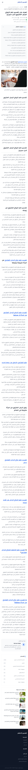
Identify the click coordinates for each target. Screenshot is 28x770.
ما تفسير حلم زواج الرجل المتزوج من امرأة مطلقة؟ (15, 55)
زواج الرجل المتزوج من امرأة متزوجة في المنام (16, 45)
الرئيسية (25, 740)
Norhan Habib (22, 17)
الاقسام (25, 742)
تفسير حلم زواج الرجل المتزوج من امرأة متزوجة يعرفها (14, 37)
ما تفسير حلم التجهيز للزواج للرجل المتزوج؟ (16, 53)
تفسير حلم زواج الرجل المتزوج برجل (18, 47)
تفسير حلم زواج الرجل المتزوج (16, 260)
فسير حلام (22, 2)
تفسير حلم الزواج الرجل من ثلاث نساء (17, 50)
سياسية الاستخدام (23, 761)
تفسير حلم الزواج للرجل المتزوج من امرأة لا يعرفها (15, 40)
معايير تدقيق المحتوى (22, 759)
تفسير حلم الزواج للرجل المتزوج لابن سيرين (16, 32)
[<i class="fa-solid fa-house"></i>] (25, 7)
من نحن (25, 745)
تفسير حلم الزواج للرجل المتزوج (19, 29)
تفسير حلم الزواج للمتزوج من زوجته (18, 35)
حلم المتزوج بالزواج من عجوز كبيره (18, 42)
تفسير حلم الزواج (22, 62)
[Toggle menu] (2, 2)
